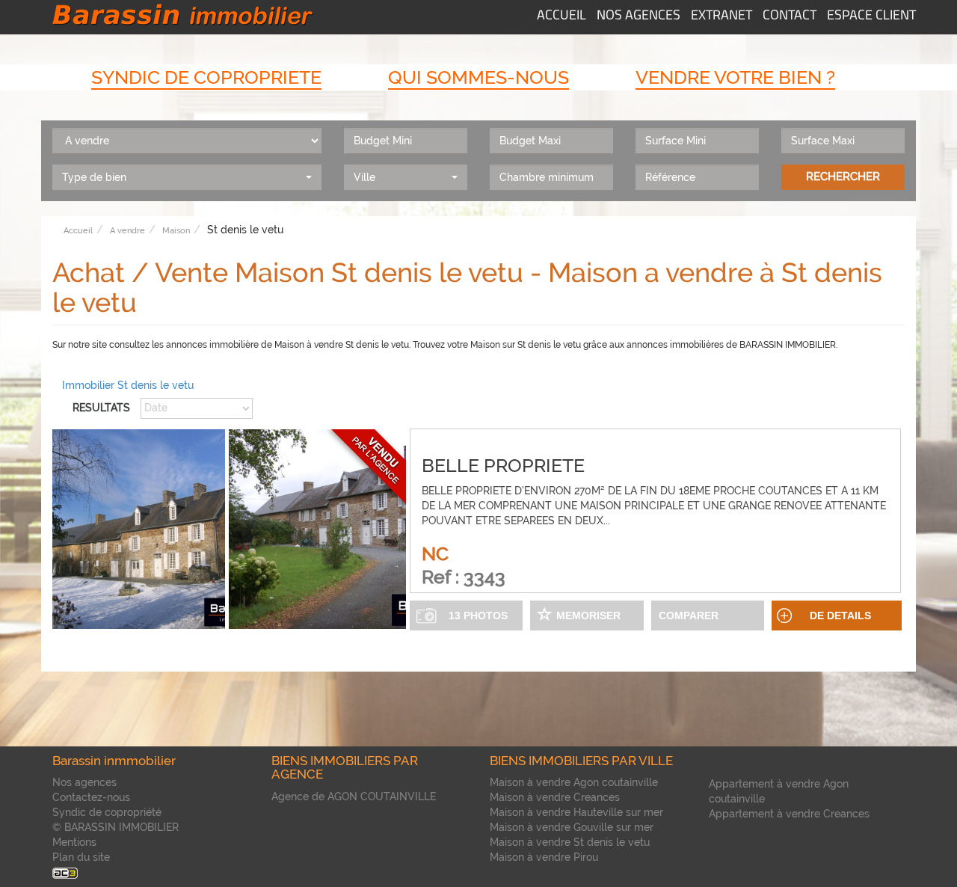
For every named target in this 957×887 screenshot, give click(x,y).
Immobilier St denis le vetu (128, 385)
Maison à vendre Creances (555, 797)
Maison (176, 231)
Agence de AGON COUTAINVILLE (353, 796)
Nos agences (84, 782)
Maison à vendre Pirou (544, 857)
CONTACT (789, 16)
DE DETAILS (840, 615)
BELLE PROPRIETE (503, 465)
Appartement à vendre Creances (789, 814)
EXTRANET (721, 16)
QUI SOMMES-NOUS (478, 77)
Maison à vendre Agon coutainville (574, 782)
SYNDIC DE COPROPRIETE (206, 77)
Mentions (74, 842)
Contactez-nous (91, 797)
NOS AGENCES (638, 16)
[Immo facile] (65, 872)
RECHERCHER (843, 176)
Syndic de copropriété (106, 812)
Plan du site (81, 857)
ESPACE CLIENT (871, 16)
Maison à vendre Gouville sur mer (571, 827)
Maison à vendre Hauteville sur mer (576, 812)
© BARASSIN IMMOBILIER (115, 827)
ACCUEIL (561, 16)
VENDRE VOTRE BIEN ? (735, 77)
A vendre (127, 231)
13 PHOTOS (478, 615)
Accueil (78, 231)
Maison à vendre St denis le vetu (570, 842)
